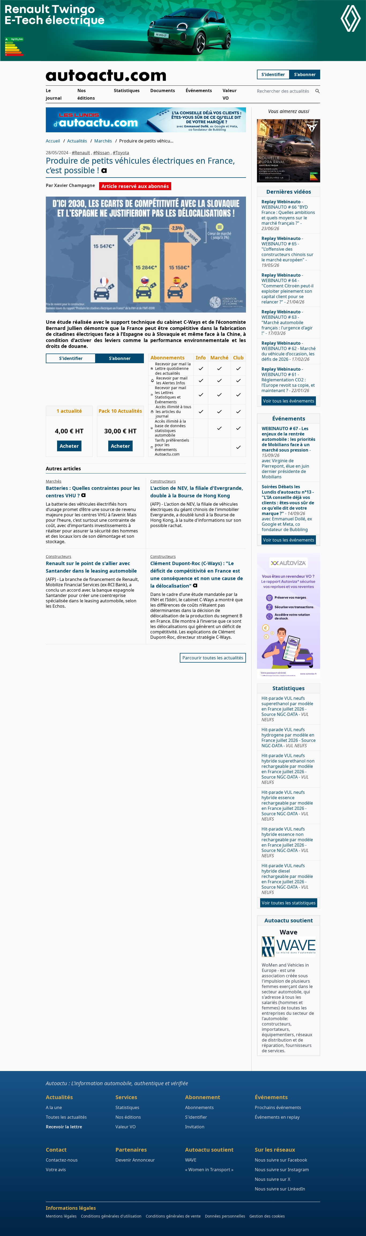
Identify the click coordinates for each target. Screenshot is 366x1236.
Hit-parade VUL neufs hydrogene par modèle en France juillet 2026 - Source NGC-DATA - (289, 738)
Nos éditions (86, 94)
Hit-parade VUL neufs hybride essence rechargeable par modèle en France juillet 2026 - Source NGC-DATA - (287, 805)
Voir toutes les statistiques (289, 903)
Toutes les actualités (66, 1117)
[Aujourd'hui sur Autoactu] (146, 75)
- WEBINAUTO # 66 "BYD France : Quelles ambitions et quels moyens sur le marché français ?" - (288, 215)
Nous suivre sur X (272, 1179)
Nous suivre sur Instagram (282, 1170)
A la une (54, 1107)
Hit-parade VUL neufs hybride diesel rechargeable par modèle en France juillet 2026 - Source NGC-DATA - (287, 879)
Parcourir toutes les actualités (212, 658)
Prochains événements (278, 1107)
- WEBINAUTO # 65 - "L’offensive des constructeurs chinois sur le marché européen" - (287, 251)
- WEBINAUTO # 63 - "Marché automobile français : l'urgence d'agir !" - (287, 322)
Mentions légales (61, 1216)
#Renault (81, 153)
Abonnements (199, 1107)
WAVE (190, 1160)
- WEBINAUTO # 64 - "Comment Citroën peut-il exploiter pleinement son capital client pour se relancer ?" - (287, 288)
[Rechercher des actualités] (317, 91)
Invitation (194, 1127)
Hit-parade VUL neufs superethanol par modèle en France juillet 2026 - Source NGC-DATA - (287, 709)
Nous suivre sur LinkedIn (280, 1189)
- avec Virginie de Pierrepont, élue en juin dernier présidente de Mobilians (288, 453)
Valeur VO (230, 94)
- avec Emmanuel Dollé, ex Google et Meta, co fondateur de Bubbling (288, 508)
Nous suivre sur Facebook (281, 1160)
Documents (162, 90)
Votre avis (56, 1170)
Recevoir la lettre (64, 1127)
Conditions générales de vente (173, 1216)
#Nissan (101, 153)
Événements (199, 90)
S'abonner (305, 74)
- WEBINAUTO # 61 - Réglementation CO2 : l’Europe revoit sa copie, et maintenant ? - (288, 379)
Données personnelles (225, 1216)
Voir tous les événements (288, 401)
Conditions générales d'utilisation (111, 1216)
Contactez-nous (62, 1160)
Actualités (77, 141)
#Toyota (121, 153)
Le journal (54, 94)
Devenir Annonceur (135, 1160)
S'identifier (273, 74)
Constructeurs (163, 481)
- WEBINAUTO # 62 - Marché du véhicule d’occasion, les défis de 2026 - (289, 351)
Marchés (103, 141)
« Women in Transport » (209, 1170)
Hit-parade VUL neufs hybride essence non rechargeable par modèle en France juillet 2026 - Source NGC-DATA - (287, 842)
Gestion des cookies (267, 1216)
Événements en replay (277, 1117)
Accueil (53, 141)
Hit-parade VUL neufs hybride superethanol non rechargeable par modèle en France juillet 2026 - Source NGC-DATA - (288, 769)
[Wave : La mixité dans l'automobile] (288, 946)
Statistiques (127, 90)
